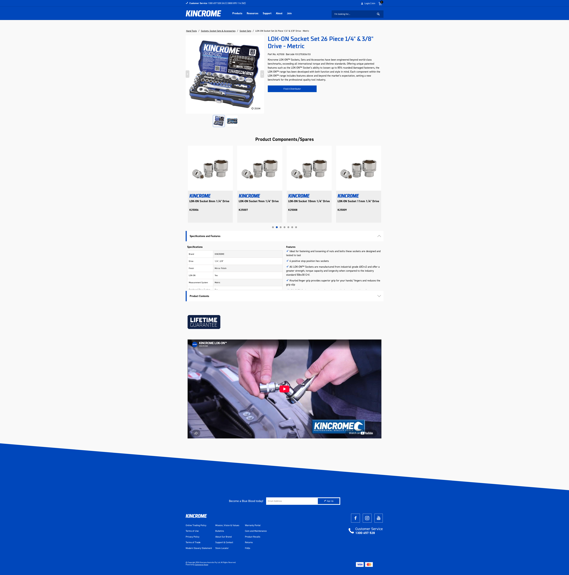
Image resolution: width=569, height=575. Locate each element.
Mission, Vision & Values (227, 525)
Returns (249, 542)
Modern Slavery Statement (199, 548)
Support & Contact (224, 542)
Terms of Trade (193, 542)
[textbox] (353, 14)
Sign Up (330, 501)
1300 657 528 (365, 533)
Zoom (257, 108)
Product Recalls (252, 536)
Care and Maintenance (256, 531)
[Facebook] (355, 518)
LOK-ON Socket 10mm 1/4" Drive (259, 201)
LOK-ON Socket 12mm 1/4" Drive (358, 201)
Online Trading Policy (196, 525)
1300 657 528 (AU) (217, 3)
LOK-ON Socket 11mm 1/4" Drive (309, 201)
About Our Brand (223, 536)
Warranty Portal (252, 525)
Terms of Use (192, 531)
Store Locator (222, 548)
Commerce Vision (201, 564)
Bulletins (219, 531)
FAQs (247, 548)
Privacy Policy (192, 536)
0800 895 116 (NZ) (237, 3)
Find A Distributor (292, 88)
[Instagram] (367, 518)
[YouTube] (378, 518)
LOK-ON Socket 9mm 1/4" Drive (209, 201)
